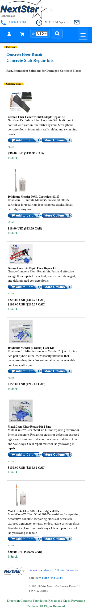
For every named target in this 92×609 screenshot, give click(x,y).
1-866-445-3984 (18, 22)
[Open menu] (83, 34)
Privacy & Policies (53, 570)
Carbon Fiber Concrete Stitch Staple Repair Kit (36, 117)
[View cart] (22, 34)
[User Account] (9, 34)
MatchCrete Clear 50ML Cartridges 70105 (33, 511)
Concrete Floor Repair (24, 54)
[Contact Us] (76, 22)
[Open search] (57, 33)
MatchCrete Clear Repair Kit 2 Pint (29, 426)
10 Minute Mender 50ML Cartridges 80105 (33, 196)
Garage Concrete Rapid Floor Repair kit (32, 268)
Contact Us (72, 570)
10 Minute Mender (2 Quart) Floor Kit (31, 348)
